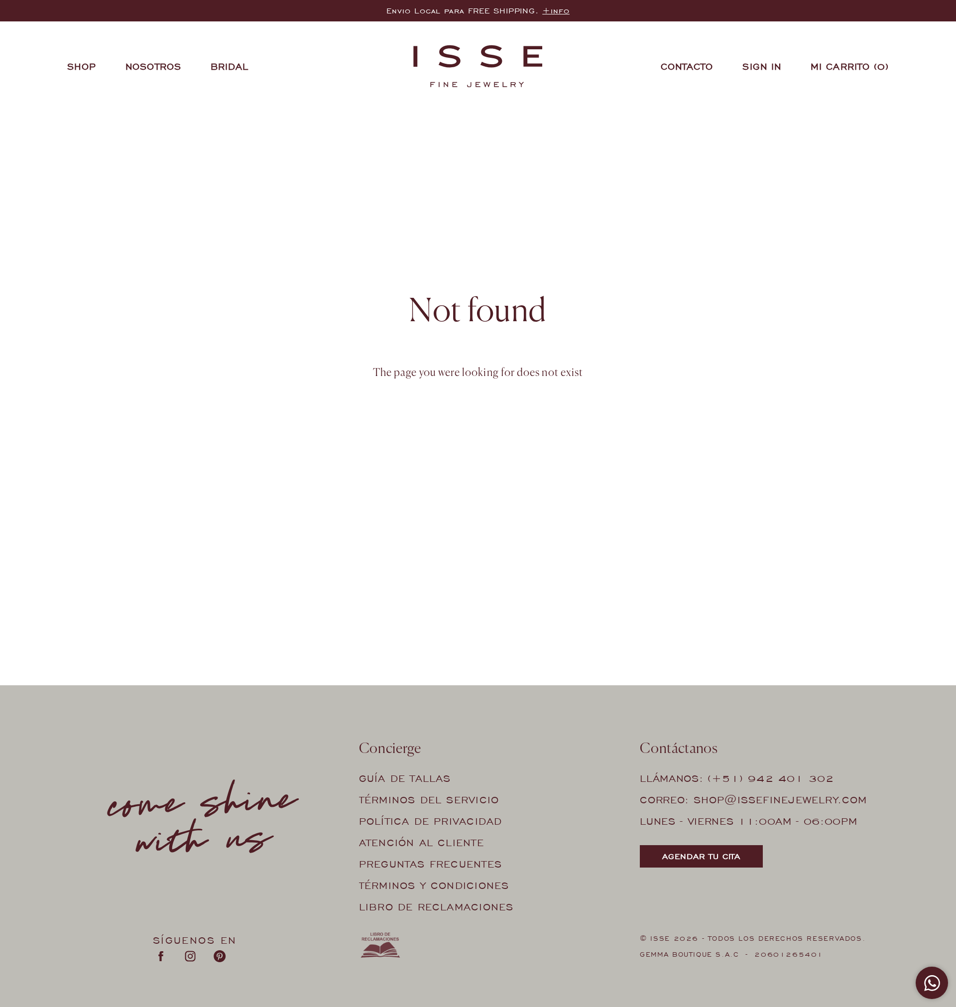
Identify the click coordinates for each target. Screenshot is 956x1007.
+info (556, 10)
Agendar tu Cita (701, 856)
